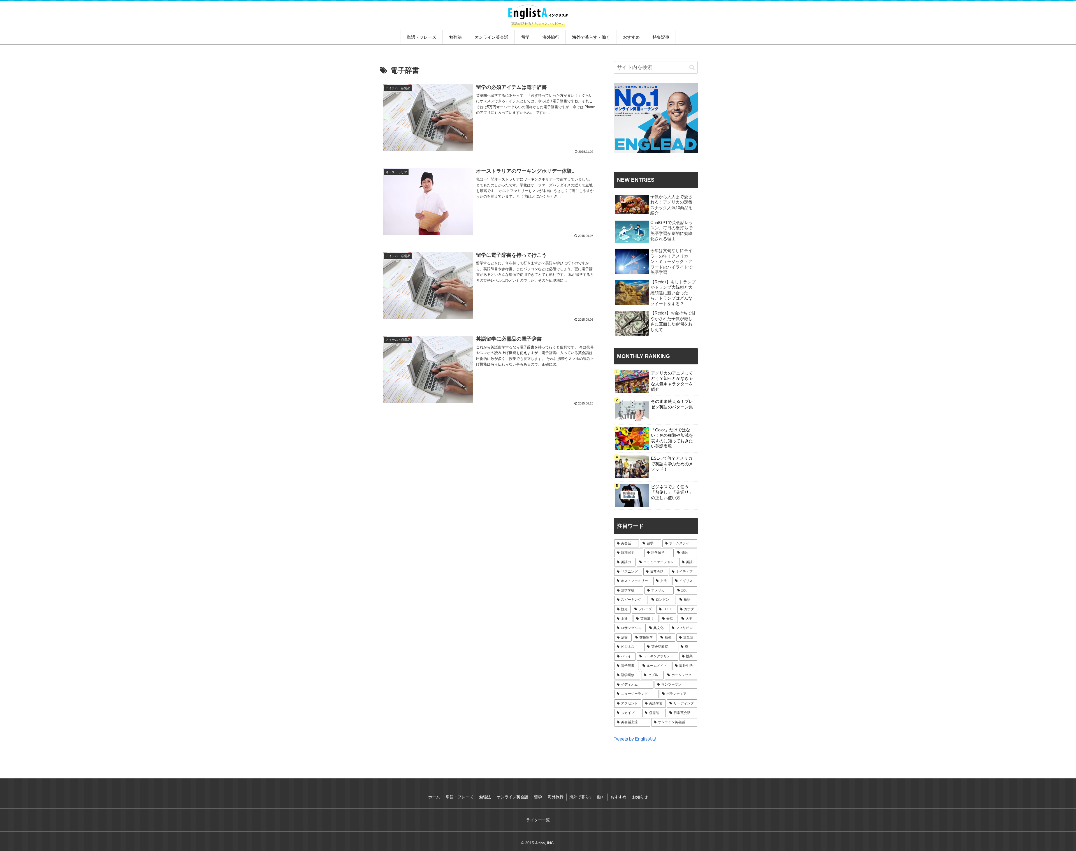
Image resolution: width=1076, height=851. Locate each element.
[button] (692, 67)
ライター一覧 (538, 820)
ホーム (434, 797)
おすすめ (618, 797)
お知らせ (640, 797)
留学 (538, 797)
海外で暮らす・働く (587, 797)
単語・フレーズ (459, 797)
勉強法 (485, 797)
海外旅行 (555, 797)
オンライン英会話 (512, 797)
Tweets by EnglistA (633, 739)
